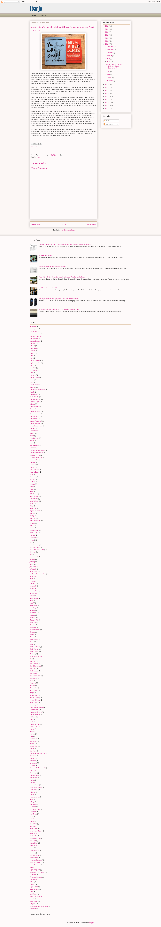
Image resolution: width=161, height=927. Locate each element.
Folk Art (32, 479)
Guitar (31, 506)
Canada (32, 392)
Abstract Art (33, 331)
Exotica (32, 467)
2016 (107, 93)
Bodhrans (33, 375)
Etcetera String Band (36, 457)
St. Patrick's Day (35, 809)
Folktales (32, 482)
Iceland (32, 528)
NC (31, 659)
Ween (31, 891)
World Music (33, 901)
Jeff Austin (33, 569)
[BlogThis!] (34, 144)
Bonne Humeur (34, 377)
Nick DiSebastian (35, 676)
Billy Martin (33, 370)
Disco (31, 443)
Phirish (32, 719)
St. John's (33, 807)
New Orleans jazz (35, 666)
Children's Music (35, 406)
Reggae (32, 758)
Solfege (32, 802)
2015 (107, 96)
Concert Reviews (35, 423)
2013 (107, 102)
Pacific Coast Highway (37, 707)
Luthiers (32, 610)
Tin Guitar (33, 840)
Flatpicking (33, 477)
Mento (32, 634)
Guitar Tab (33, 508)
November (111, 49)
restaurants (33, 763)
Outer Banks (34, 702)
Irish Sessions (34, 545)
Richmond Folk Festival (37, 768)
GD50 (31, 491)
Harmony (32, 513)
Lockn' (32, 603)
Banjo (31, 355)
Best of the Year (35, 360)
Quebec (32, 743)
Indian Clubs (33, 532)
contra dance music (36, 426)
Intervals (32, 535)
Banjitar (32, 353)
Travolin (32, 853)
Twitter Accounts (35, 865)
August (109, 56)
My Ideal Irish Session (46, 255)
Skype (32, 794)
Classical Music (35, 416)
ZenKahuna (33, 908)
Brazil (31, 382)
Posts (107, 121)
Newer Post (36, 224)
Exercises (33, 465)
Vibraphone (33, 879)
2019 (107, 84)
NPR (31, 680)
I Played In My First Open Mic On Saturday (52, 266)
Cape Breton (33, 394)
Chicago (32, 404)
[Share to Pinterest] (41, 144)
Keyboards (33, 586)
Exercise (32, 462)
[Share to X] (36, 144)
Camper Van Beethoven (37, 389)
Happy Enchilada (35, 511)
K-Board (32, 581)
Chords (32, 409)
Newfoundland (34, 671)
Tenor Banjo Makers (36, 831)
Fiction (32, 474)
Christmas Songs (35, 411)
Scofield (32, 782)
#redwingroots (34, 329)
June (109, 61)
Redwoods (33, 756)
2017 (107, 90)
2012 (107, 105)
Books (38, 157)
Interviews (33, 537)
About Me (43, 15)
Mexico (32, 637)
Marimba (32, 625)
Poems (32, 729)
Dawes (32, 436)
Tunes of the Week (36, 862)
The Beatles (33, 836)
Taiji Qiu (32, 826)
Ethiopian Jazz (34, 460)
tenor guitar (33, 833)
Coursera (32, 428)
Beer (31, 358)
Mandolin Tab (34, 620)
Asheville (32, 343)
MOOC (32, 642)
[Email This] (32, 144)
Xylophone (33, 904)
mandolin (32, 617)
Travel (32, 848)
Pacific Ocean (34, 710)
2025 (107, 29)
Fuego (32, 489)
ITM (31, 554)
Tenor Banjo (33, 828)
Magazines (33, 612)
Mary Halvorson (35, 630)
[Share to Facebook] (39, 144)
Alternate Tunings (35, 336)
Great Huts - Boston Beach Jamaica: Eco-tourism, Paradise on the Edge (62, 277)
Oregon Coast (34, 695)
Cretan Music (34, 431)
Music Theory (34, 651)
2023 (107, 35)
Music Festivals (35, 647)
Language (33, 588)
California (32, 387)
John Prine (33, 576)
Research (33, 760)
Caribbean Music (35, 399)
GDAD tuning (34, 494)
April (108, 75)
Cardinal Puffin (34, 397)
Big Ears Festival (35, 363)
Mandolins (33, 622)
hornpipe (32, 523)
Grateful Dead (34, 501)
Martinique (33, 627)
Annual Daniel (34, 339)
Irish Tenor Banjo (35, 547)
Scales (32, 780)
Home (34, 15)
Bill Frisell (33, 368)
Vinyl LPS (33, 884)
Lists (31, 600)
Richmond (33, 765)
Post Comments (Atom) (67, 230)
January (110, 81)
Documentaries (34, 445)
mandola (32, 615)
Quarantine (33, 741)
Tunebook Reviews (36, 860)
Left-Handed (33, 593)
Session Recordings (36, 787)
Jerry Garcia (33, 571)
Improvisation (34, 530)
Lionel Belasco (34, 598)
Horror (31, 525)
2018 (107, 87)
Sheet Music (34, 790)
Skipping (32, 792)
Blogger (91, 922)
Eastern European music (37, 450)
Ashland (32, 346)
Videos (32, 882)
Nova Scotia (33, 678)
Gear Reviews (34, 496)
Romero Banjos (34, 775)
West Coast (33, 894)
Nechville (32, 661)
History (32, 516)
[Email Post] (60, 155)
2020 (107, 44)
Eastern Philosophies (36, 452)
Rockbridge (33, 773)
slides (31, 799)
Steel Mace (33, 814)
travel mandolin (34, 850)
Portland (32, 734)
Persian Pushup (35, 714)
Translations (33, 845)
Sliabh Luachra (34, 797)
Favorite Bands (34, 472)
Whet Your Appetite (36, 896)
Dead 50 (32, 440)
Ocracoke (33, 683)
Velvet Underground (36, 877)
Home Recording (35, 520)
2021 (107, 41)
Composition (33, 419)
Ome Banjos (33, 690)
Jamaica (32, 559)
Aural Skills (33, 348)
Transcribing (33, 843)
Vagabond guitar (35, 870)
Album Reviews (34, 334)
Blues (31, 372)
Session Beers (34, 785)
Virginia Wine (34, 887)
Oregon (32, 693)
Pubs (31, 736)
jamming (32, 562)
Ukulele (32, 867)
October (110, 53)
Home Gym (33, 518)
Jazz (31, 564)
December (111, 47)
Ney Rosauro (34, 673)
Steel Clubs (33, 811)
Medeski (32, 632)
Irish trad (32, 552)
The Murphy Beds (35, 838)
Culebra (32, 433)
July (108, 58)
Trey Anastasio (34, 855)
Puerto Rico (33, 739)
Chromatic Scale (35, 414)
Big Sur (32, 365)
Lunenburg (33, 608)
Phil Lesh (32, 717)
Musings (32, 654)
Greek (31, 503)
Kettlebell (32, 583)
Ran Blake (33, 751)
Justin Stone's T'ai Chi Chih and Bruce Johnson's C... (114, 66)
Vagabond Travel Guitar (37, 872)
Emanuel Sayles (35, 455)
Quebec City (33, 746)
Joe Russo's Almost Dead (38, 574)
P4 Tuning (33, 705)
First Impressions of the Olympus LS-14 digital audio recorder (58, 299)
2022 (107, 38)
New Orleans (34, 663)
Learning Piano (34, 591)
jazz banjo (33, 567)
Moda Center (34, 639)
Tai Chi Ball (33, 824)
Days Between (34, 438)
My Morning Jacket (36, 656)
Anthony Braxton (35, 341)
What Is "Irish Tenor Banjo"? (48, 288)
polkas (32, 731)
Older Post (91, 224)
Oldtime (32, 685)
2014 (107, 99)
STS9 (31, 816)
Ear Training (33, 448)
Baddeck (32, 351)
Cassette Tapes (35, 402)
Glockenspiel (34, 499)
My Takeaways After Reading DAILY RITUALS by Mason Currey (59, 309)
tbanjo (36, 9)
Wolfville (32, 899)
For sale (32, 484)
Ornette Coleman (35, 700)
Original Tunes (34, 697)
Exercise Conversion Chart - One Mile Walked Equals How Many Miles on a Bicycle (65, 244)
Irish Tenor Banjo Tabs (37, 549)
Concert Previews (35, 421)
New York (33, 668)
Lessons (32, 596)
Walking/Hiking (34, 889)
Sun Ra (32, 819)
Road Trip (33, 770)
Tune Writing (34, 858)
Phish (31, 722)
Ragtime (32, 748)
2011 (107, 108)
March (109, 78)
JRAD (31, 579)
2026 (107, 26)
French (32, 486)
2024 (107, 32)
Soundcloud (33, 804)
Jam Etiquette (34, 557)
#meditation (33, 326)
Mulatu (32, 644)
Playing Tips (33, 727)
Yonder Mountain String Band (39, 906)
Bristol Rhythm (34, 385)
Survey (32, 821)
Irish (31, 542)
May (108, 72)
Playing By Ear (34, 724)
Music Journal (34, 649)
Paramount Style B (36, 712)
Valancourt (33, 874)
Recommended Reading (37, 753)
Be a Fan (34, 147)
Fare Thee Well (34, 469)
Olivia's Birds (34, 688)
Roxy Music (33, 777)
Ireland (32, 540)
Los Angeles (33, 605)
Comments (109, 124)
